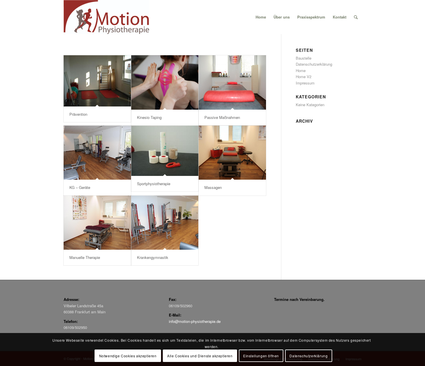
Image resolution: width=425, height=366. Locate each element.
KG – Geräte (79, 187)
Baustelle (303, 58)
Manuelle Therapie (84, 257)
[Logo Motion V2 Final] (106, 17)
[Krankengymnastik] (165, 223)
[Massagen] (232, 153)
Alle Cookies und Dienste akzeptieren (200, 355)
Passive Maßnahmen (222, 117)
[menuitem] (261, 17)
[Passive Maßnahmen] (232, 82)
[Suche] (355, 17)
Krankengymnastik (152, 257)
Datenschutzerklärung (314, 64)
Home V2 (303, 76)
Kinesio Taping (149, 117)
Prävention (78, 114)
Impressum (305, 83)
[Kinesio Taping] (165, 82)
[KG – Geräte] (97, 153)
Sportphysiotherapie (153, 183)
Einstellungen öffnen (261, 355)
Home (301, 70)
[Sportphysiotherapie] (165, 151)
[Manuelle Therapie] (97, 223)
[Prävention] (97, 80)
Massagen (213, 187)
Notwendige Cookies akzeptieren (128, 355)
